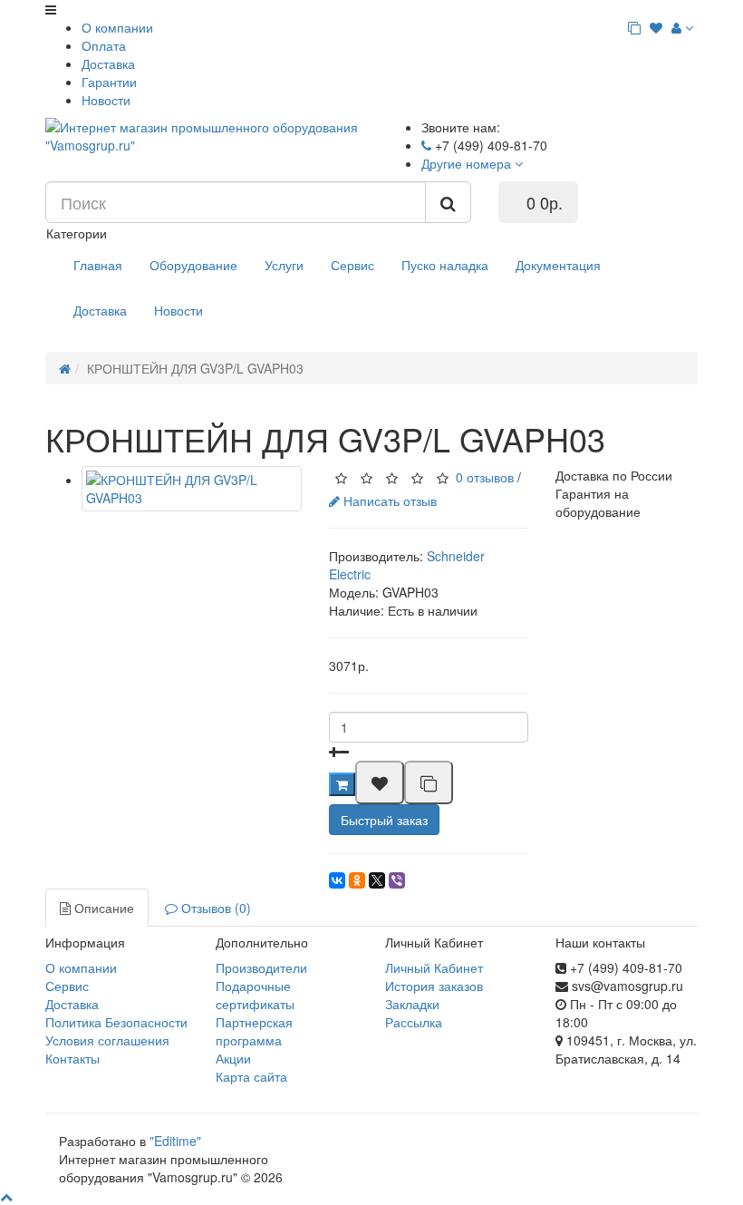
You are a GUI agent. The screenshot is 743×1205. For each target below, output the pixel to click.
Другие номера (468, 163)
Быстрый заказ (384, 820)
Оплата (104, 45)
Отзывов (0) (214, 908)
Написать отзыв (388, 500)
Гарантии (109, 82)
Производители (261, 967)
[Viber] (397, 880)
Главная (97, 265)
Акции (233, 1058)
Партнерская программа (254, 1031)
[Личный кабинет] (682, 27)
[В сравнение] (428, 782)
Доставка (108, 63)
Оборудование (193, 265)
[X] (377, 880)
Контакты (72, 1058)
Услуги (284, 265)
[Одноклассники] (357, 880)
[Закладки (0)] (656, 27)
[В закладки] (379, 782)
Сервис (352, 265)
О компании (117, 27)
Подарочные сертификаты (255, 995)
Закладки (412, 1004)
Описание (102, 908)
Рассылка (413, 1022)
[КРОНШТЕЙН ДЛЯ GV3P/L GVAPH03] (192, 488)
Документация (558, 265)
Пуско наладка (444, 265)
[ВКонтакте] (337, 880)
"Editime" (175, 1141)
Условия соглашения (107, 1040)
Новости (106, 100)
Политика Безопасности (116, 1022)
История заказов (434, 986)
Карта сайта (251, 1076)
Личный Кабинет (434, 967)
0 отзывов (485, 476)
